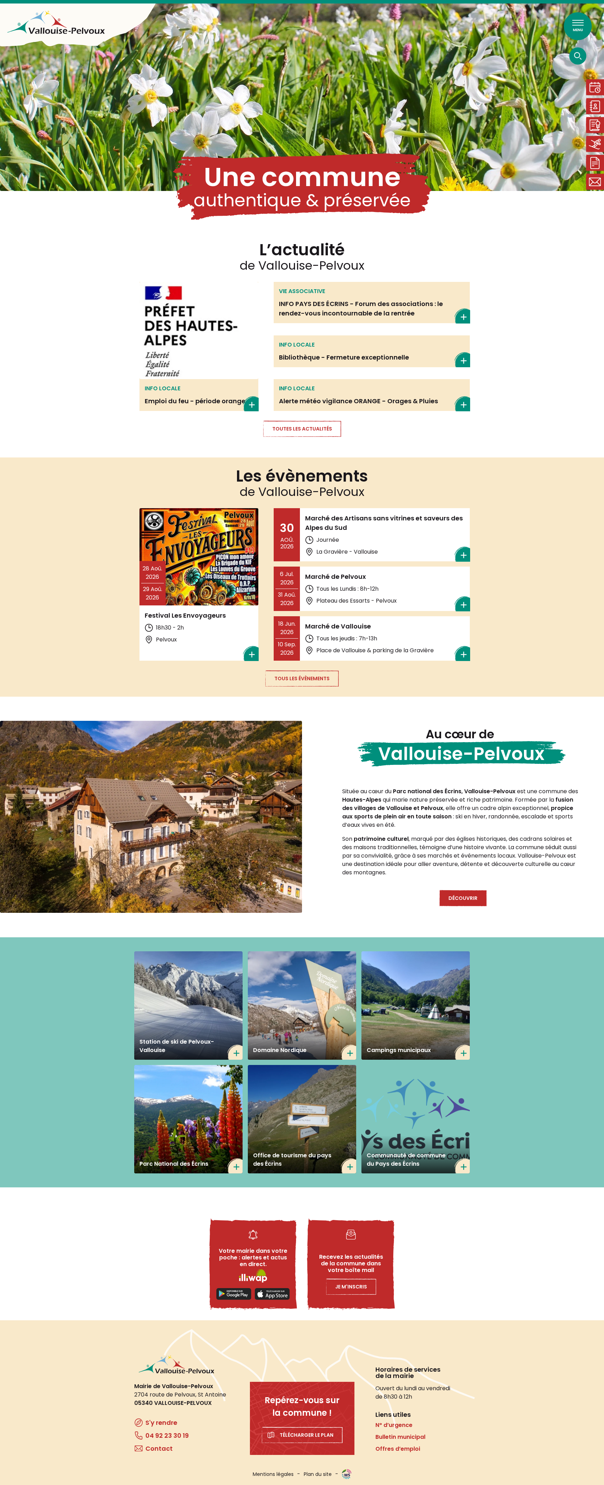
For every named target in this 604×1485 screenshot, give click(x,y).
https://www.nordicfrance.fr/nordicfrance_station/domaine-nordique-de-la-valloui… (302, 1005)
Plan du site (318, 1474)
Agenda (595, 87)
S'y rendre (161, 1422)
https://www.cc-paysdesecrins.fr (415, 1119)
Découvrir (462, 898)
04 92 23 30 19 (167, 1435)
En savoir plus (198, 346)
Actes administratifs (595, 125)
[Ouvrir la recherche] (578, 55)
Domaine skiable (595, 143)
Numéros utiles (595, 106)
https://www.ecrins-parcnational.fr (188, 1119)
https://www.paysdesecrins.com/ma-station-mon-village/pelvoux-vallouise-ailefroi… (302, 1119)
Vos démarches (595, 162)
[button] (151, 817)
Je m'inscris (351, 1286)
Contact (595, 181)
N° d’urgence (393, 1425)
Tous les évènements (302, 678)
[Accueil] (56, 22)
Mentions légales (273, 1474)
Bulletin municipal (400, 1437)
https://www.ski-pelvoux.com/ (188, 1005)
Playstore (233, 1294)
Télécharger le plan (306, 1434)
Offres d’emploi (397, 1449)
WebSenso (347, 1474)
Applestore (272, 1294)
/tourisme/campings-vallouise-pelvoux (415, 1005)
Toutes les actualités (302, 428)
